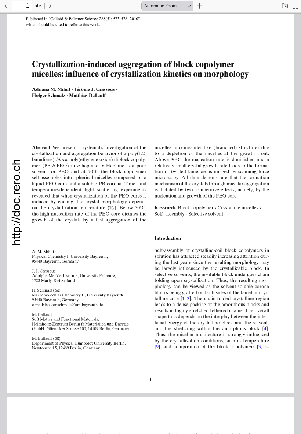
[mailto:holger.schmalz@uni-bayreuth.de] (76, 304)
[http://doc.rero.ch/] (16, 202)
